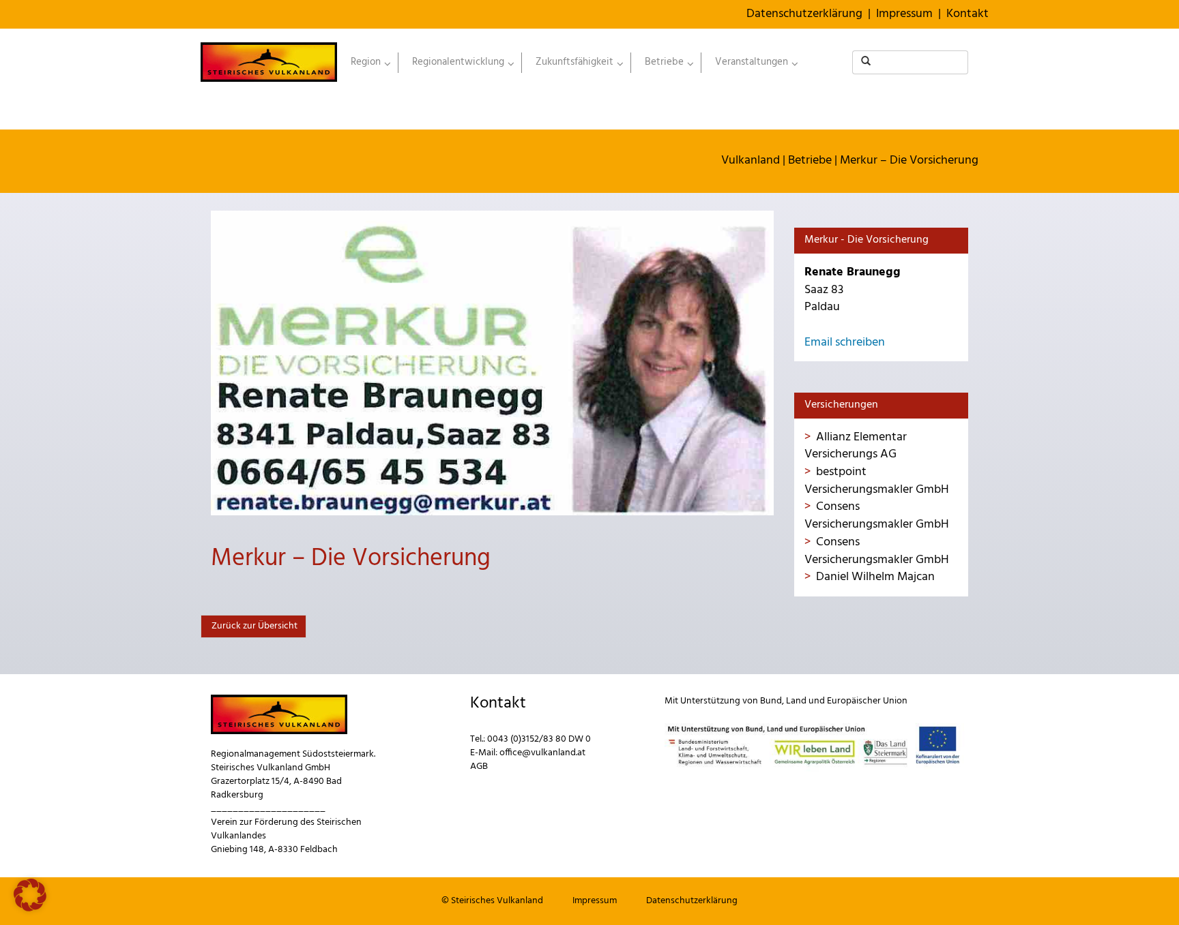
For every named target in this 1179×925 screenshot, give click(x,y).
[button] (30, 895)
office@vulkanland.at (542, 753)
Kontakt (967, 14)
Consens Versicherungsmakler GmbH (876, 515)
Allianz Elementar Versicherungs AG (855, 446)
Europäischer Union (867, 701)
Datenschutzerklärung (804, 14)
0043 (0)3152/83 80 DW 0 (539, 739)
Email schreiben (844, 342)
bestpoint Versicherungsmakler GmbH (876, 481)
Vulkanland (750, 160)
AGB (479, 766)
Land (796, 701)
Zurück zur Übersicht (253, 626)
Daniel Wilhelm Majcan (875, 577)
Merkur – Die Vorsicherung (909, 160)
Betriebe (810, 160)
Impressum (904, 14)
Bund (771, 701)
